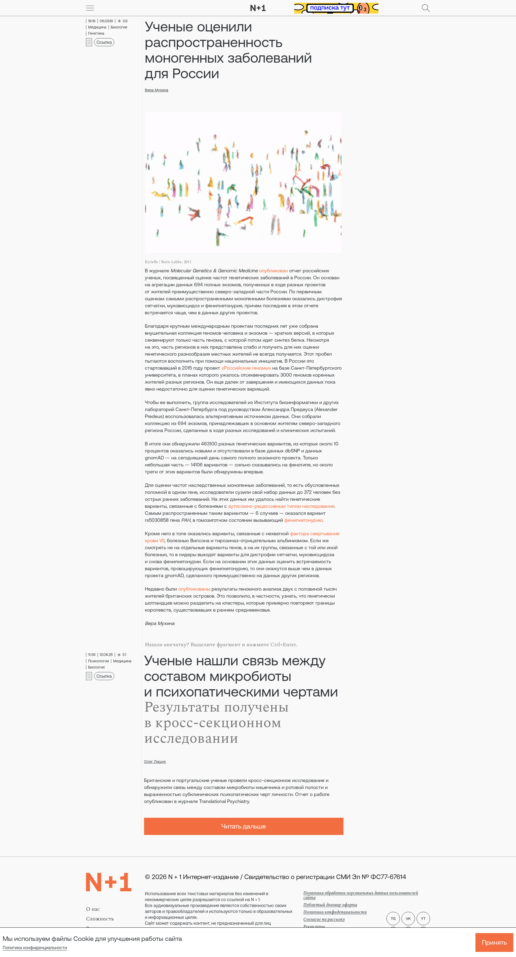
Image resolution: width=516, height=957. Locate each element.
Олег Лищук (155, 761)
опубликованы (194, 589)
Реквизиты (314, 926)
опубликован (273, 270)
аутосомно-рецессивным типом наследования (281, 506)
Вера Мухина (156, 90)
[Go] (90, 8)
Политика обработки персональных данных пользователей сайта (360, 895)
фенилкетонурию (303, 520)
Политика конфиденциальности (35, 947)
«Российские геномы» (246, 368)
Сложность (100, 919)
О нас (93, 909)
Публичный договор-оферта (330, 905)
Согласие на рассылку (324, 919)
